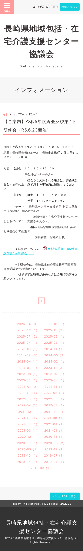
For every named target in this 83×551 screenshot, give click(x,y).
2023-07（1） (55, 374)
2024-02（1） (55, 361)
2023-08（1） (28, 374)
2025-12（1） (28, 330)
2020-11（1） (54, 436)
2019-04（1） (55, 462)
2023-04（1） (55, 380)
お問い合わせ (69, 6)
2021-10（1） (28, 418)
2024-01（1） (28, 368)
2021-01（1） (54, 430)
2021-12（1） (28, 411)
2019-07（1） (55, 455)
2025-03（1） (55, 342)
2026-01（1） (55, 324)
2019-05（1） (28, 462)
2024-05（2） (55, 355)
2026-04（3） (28, 324)
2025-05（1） (55, 336)
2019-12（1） (55, 449)
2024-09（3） (28, 355)
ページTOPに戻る (64, 496)
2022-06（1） (28, 399)
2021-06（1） (28, 424)
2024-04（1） (28, 361)
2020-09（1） (28, 443)
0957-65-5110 (47, 7)
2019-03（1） (41, 468)
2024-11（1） (54, 349)
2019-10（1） (28, 455)
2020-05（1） (28, 449)
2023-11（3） (55, 368)
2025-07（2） (28, 336)
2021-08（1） (54, 418)
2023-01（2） (28, 386)
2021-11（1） (54, 411)
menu (7, 11)
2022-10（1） (28, 393)
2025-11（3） (55, 330)
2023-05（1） (28, 380)
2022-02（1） (55, 405)
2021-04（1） (55, 424)
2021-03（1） (28, 430)
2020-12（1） (28, 436)
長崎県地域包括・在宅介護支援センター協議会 (41, 41)
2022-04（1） (28, 405)
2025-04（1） (28, 342)
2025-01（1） (28, 349)
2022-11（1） (54, 386)
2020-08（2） (55, 443)
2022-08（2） (55, 393)
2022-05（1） (55, 399)
